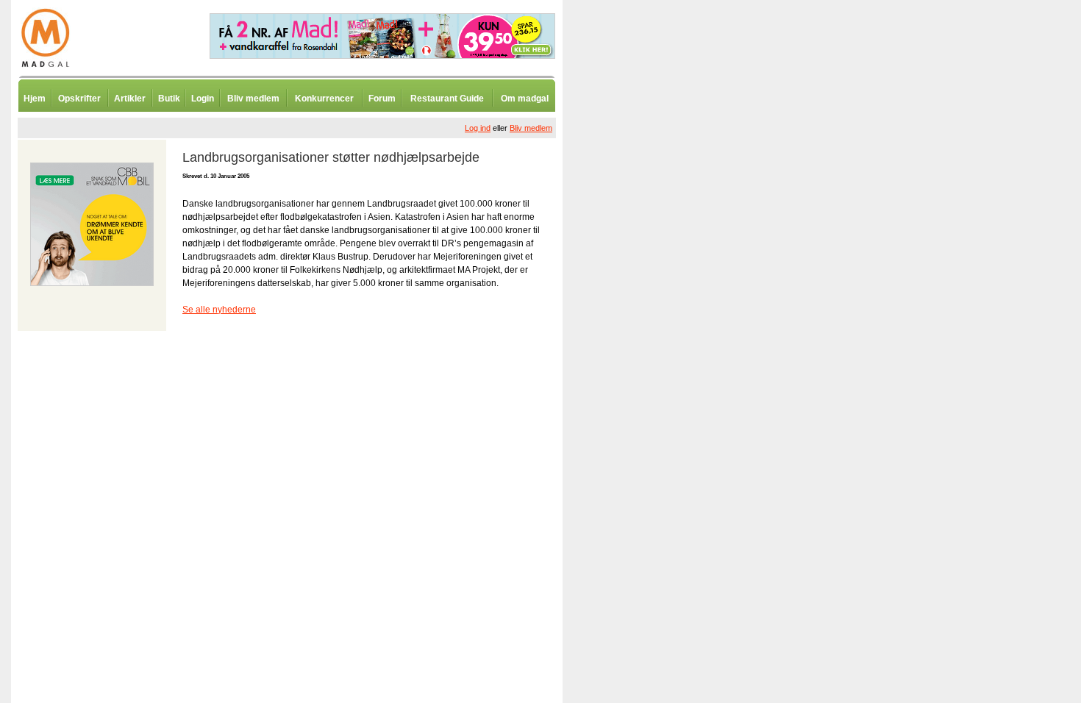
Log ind (477, 128)
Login (202, 98)
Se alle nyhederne (219, 309)
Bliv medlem (253, 98)
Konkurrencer (324, 98)
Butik (169, 98)
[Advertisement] (640, 364)
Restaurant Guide (447, 98)
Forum (382, 98)
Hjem (35, 98)
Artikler (130, 98)
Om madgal (525, 98)
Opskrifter (79, 98)
